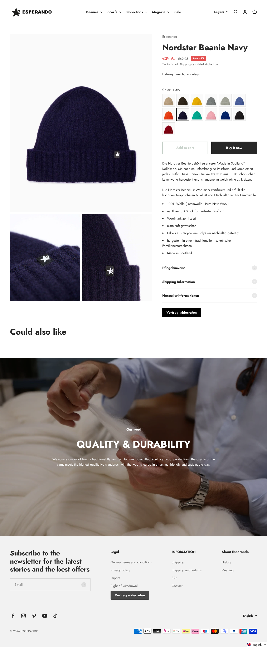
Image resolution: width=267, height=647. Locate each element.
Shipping (178, 562)
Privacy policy (120, 570)
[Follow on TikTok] (55, 616)
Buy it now (234, 147)
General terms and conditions (131, 562)
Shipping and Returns (187, 570)
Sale (177, 12)
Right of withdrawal (124, 585)
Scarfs (112, 12)
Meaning (228, 570)
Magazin (158, 12)
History (226, 562)
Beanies (92, 12)
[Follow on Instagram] (23, 616)
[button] (257, 644)
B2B (174, 577)
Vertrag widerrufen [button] (181, 312)
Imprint (115, 577)
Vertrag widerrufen (130, 595)
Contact (177, 585)
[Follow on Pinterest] (34, 616)
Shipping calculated (191, 64)
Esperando (169, 36)
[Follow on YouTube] (45, 616)
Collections (134, 12)
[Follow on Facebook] (13, 616)
